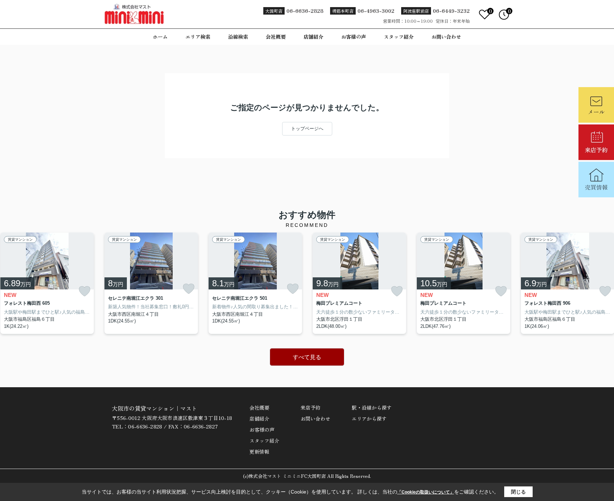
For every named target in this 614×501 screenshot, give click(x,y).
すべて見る (307, 357)
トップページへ (307, 128)
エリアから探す (369, 418)
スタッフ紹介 (399, 36)
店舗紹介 (313, 36)
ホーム (160, 36)
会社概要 (276, 36)
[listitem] (151, 283)
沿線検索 (238, 36)
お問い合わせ (446, 36)
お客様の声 (353, 36)
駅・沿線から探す (372, 407)
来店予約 (311, 407)
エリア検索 (197, 36)
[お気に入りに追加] (84, 291)
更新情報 (259, 451)
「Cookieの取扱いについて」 (425, 492)
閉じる (518, 492)
